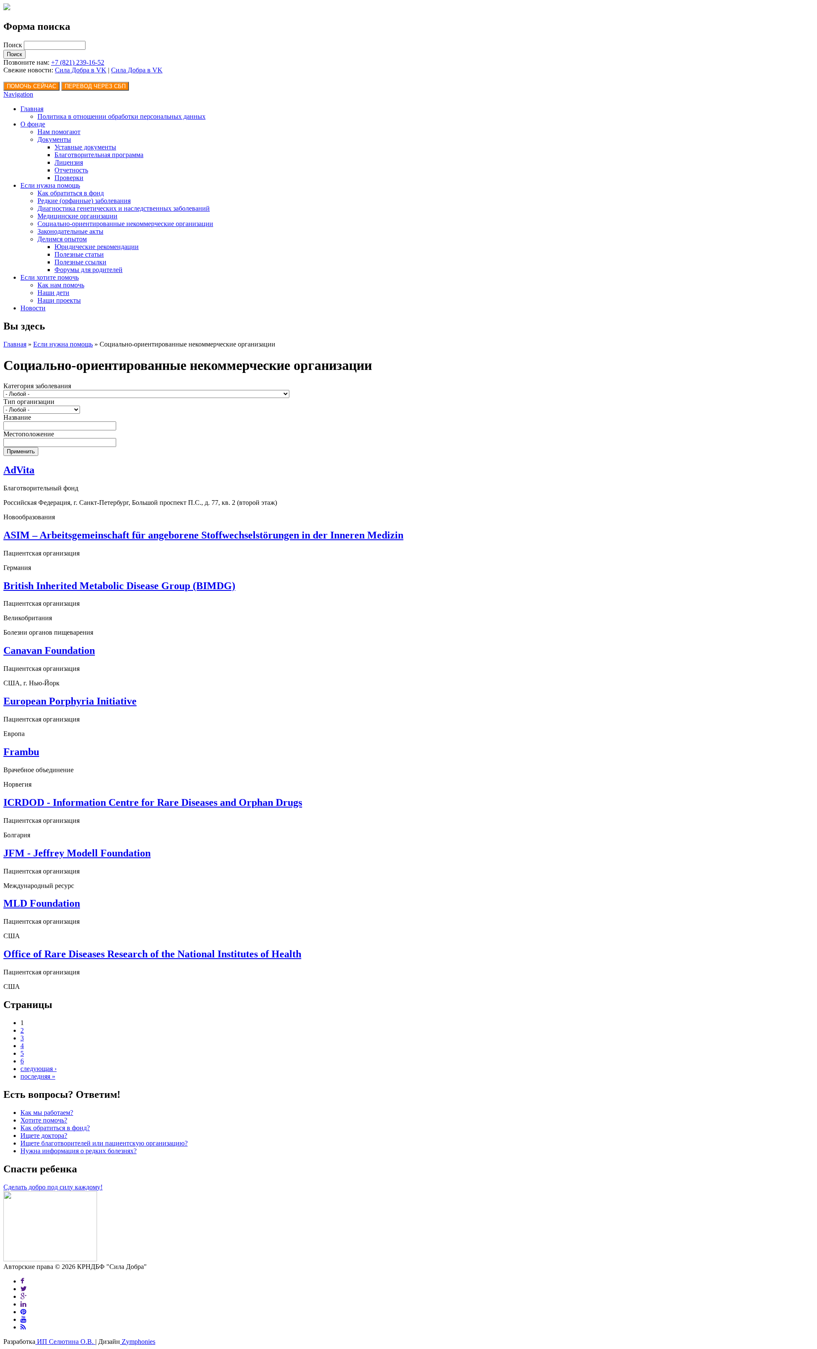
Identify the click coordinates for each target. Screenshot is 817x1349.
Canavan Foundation (49, 650)
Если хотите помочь (49, 277)
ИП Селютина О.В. (65, 1341)
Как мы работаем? (46, 1112)
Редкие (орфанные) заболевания (84, 200)
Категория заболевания (37, 386)
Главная (31, 108)
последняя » (37, 1076)
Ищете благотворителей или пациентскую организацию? (104, 1143)
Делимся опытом (62, 239)
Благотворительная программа (98, 154)
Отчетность (71, 170)
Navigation (18, 94)
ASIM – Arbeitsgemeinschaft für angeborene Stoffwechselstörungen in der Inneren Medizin (203, 535)
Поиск (13, 45)
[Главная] (6, 7)
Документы (54, 139)
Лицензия (68, 162)
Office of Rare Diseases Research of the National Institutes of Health (152, 953)
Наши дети (53, 292)
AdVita (18, 469)
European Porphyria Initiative (70, 701)
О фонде (32, 124)
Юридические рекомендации (96, 246)
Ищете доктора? (43, 1135)
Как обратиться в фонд (70, 193)
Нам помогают (58, 131)
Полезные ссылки (80, 262)
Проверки (68, 177)
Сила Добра (129, 70)
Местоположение (28, 434)
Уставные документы (85, 147)
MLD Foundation (41, 903)
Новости (33, 308)
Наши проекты (59, 300)
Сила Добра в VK (80, 70)
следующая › (38, 1068)
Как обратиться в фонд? (55, 1127)
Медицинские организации (77, 216)
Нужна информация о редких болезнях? (78, 1150)
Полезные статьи (79, 254)
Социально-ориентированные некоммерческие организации (125, 223)
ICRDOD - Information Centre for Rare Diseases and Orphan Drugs (152, 802)
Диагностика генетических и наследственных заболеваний (123, 208)
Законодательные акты (70, 231)
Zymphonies (137, 1341)
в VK (155, 70)
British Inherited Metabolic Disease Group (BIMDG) (119, 585)
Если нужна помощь (50, 185)
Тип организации (28, 401)
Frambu (21, 751)
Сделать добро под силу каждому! (53, 1187)
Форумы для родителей (88, 269)
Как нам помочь (60, 285)
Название (17, 417)
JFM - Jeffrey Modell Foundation (77, 853)
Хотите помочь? (43, 1120)
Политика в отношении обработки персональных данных (121, 116)
